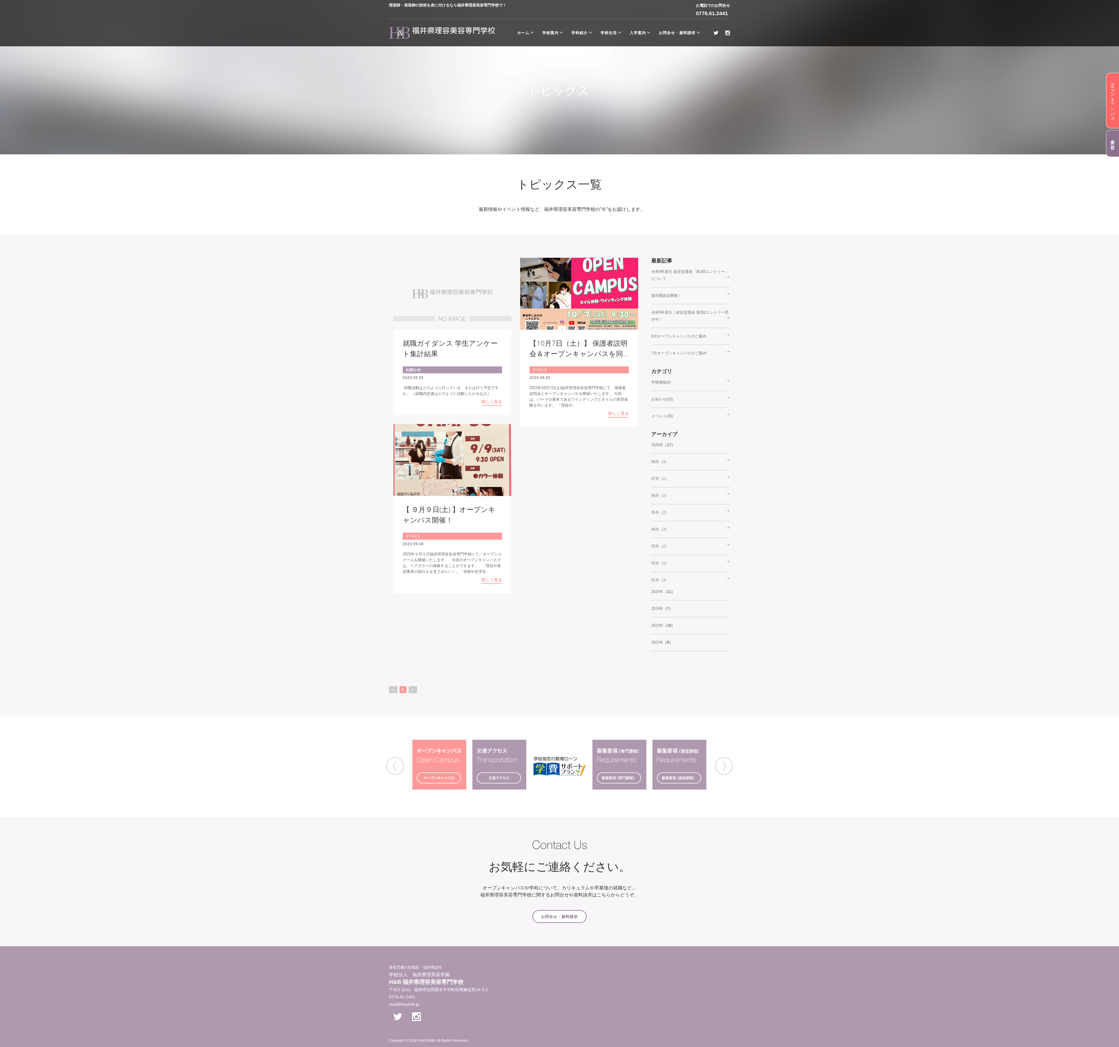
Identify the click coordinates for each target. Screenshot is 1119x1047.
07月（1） (660, 478)
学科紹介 (579, 33)
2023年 (657, 625)
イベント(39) (662, 416)
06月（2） (660, 495)
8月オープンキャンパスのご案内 (678, 336)
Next (724, 766)
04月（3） (660, 529)
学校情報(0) (661, 382)
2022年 (657, 642)
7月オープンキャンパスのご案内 (678, 353)
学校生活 (609, 33)
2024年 (657, 608)
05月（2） (660, 512)
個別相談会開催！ (666, 295)
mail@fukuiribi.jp (404, 1004)
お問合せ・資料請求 (677, 33)
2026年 (657, 445)
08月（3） (660, 462)
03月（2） (660, 546)
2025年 (657, 591)
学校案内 (550, 33)
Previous (395, 766)
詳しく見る (492, 402)
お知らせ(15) (662, 399)
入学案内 (638, 33)
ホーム (523, 33)
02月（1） (660, 563)
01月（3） (660, 580)
